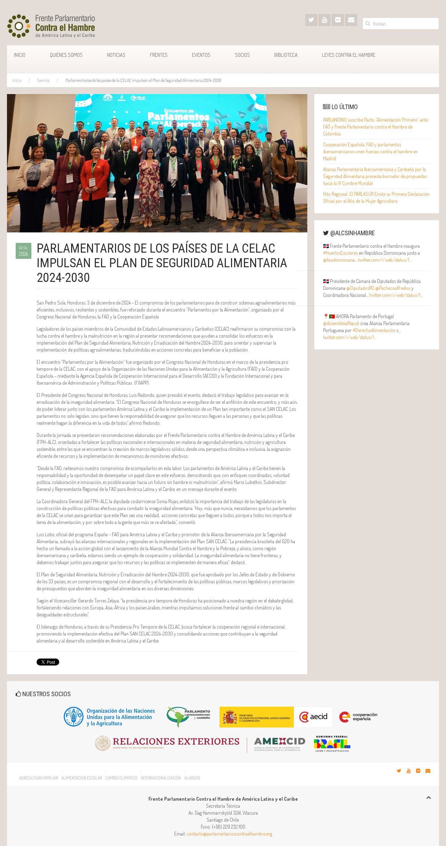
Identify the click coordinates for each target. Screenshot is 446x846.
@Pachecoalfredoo (392, 288)
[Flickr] (338, 20)
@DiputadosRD (360, 288)
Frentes (159, 55)
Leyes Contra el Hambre (348, 55)
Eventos (201, 55)
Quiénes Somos (66, 55)
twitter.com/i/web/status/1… (385, 260)
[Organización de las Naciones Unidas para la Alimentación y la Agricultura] (109, 716)
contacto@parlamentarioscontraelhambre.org (229, 834)
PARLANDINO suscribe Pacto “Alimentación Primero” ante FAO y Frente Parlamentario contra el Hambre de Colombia (375, 127)
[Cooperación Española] (302, 716)
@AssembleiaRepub (341, 323)
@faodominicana (339, 260)
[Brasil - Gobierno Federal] (332, 741)
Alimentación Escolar (81, 777)
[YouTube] (324, 20)
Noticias (116, 55)
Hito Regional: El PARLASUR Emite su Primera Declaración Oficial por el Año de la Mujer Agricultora (376, 197)
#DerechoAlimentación (374, 330)
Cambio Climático (121, 777)
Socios (242, 55)
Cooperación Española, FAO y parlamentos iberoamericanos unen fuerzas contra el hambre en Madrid (370, 151)
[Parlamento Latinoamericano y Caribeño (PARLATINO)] (189, 716)
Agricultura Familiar (38, 777)
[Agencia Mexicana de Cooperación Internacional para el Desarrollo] (203, 741)
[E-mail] (351, 20)
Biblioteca (286, 55)
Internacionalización (161, 777)
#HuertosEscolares (340, 253)
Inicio (19, 55)
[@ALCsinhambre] (311, 20)
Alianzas (192, 777)
